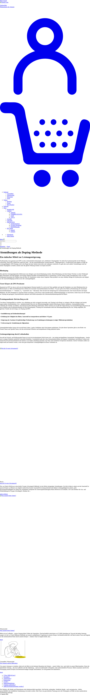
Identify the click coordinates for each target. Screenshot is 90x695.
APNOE (13, 212)
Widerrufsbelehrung (9, 683)
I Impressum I (7, 678)
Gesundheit (10, 193)
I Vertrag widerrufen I (10, 685)
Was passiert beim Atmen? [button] (7, 630)
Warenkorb (10, 234)
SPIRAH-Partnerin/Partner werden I (14, 686)
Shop (5, 208)
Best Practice (10, 204)
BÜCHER (10, 228)
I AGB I (6, 681)
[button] (13, 658)
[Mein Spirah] (45, 98)
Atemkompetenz (15, 223)
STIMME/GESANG (16, 214)
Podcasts (6, 206)
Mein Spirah (10, 236)
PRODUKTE (11, 222)
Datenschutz (7, 680)
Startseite (2, 246)
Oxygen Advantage (16, 225)
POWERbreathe (15, 227)
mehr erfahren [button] (4, 494)
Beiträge (9, 201)
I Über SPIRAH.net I (9, 675)
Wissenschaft (10, 195)
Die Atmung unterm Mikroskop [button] (8, 663)
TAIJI (12, 216)
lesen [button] (1, 639)
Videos (5, 200)
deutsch (13, 230)
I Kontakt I (7, 677)
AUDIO (9, 219)
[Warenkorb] (45, 189)
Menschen (10, 197)
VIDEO (9, 211)
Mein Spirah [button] (3, 0)
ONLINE (9, 220)
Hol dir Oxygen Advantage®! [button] (8, 483)
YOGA (13, 217)
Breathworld (10, 209)
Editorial (6, 192)
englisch (13, 231)
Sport (8, 198)
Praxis (8, 203)
